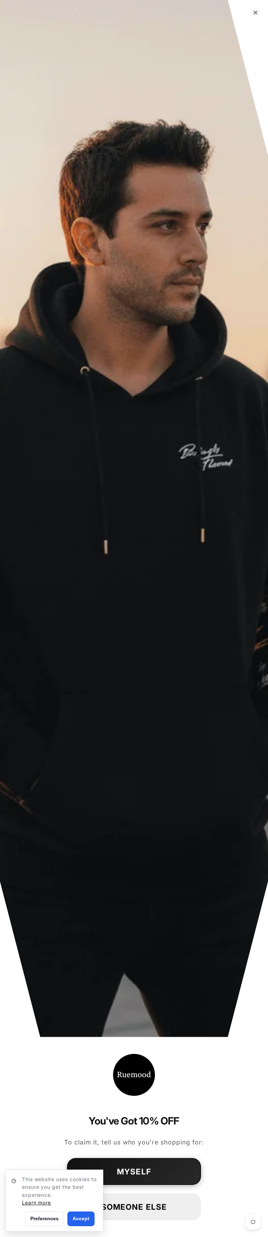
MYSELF (134, 1171)
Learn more (36, 1203)
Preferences (44, 1218)
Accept (81, 1218)
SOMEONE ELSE (134, 1206)
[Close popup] (255, 12)
